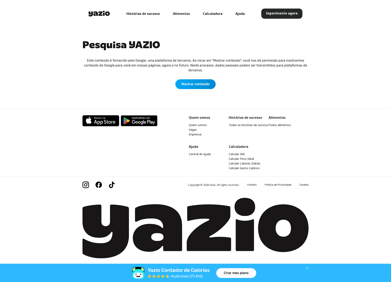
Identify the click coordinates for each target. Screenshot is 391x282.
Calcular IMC (237, 154)
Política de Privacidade (278, 184)
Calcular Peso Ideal (241, 159)
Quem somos (198, 125)
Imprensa (195, 134)
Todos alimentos (280, 125)
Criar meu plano (236, 273)
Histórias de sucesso (143, 13)
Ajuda (240, 13)
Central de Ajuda (200, 154)
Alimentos (181, 13)
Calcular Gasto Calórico (244, 168)
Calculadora (212, 13)
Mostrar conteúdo (195, 84)
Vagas (193, 130)
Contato (252, 184)
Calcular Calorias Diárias (244, 163)
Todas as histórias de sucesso (249, 125)
